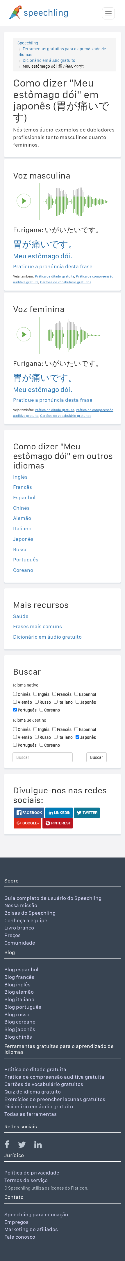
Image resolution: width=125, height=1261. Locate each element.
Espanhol (24, 497)
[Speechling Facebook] (10, 1146)
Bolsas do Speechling (30, 913)
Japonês (23, 539)
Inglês (20, 477)
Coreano (23, 570)
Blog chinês (18, 1037)
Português (25, 559)
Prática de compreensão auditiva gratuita (54, 1077)
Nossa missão (20, 905)
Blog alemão (19, 992)
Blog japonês (19, 1029)
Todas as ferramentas (30, 1114)
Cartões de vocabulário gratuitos (43, 1084)
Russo (20, 549)
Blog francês (19, 977)
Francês (22, 487)
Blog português (22, 1007)
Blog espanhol (21, 969)
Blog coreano (19, 1022)
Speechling (27, 43)
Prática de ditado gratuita (35, 1069)
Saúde (20, 616)
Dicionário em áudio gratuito (49, 60)
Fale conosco (19, 1237)
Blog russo (16, 1014)
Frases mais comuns (37, 626)
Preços (12, 935)
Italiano (22, 528)
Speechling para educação (36, 1214)
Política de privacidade (31, 1173)
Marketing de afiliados (31, 1229)
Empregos (16, 1222)
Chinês (21, 508)
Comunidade (19, 943)
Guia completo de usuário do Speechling (52, 898)
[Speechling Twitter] (25, 1146)
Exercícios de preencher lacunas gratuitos (54, 1099)
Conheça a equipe (25, 920)
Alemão (22, 518)
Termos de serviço (26, 1180)
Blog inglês (17, 984)
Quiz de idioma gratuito (32, 1092)
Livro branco (19, 928)
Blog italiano (19, 999)
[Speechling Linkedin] (41, 1146)
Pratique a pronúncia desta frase (52, 266)
